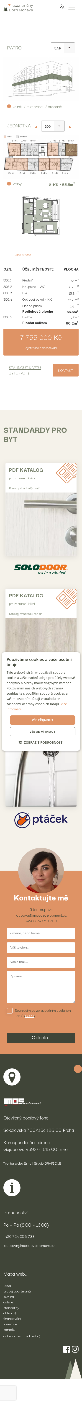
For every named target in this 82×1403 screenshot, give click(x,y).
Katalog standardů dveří (24, 487)
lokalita (8, 1296)
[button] (41, 742)
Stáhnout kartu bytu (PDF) (25, 370)
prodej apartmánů (17, 1291)
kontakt (9, 1329)
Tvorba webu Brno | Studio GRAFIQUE (32, 1163)
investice (10, 1323)
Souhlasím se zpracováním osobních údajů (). (43, 1012)
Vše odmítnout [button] (42, 732)
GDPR (29, 1015)
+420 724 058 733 (41, 921)
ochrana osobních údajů (22, 1336)
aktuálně (9, 1312)
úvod (7, 1285)
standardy (11, 1307)
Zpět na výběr (23, 254)
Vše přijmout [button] (43, 720)
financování (49, 347)
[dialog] (41, 701)
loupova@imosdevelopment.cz (41, 915)
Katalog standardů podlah (25, 613)
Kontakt (65, 370)
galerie (8, 1302)
